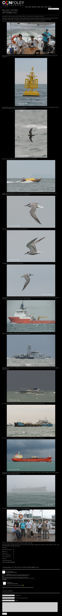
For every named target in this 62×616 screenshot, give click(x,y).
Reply (4, 574)
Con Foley (9, 582)
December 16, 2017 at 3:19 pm (11, 572)
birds (6, 562)
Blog (26, 6)
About (42, 6)
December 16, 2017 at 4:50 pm (12, 583)
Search (49, 6)
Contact (45, 6)
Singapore (13, 562)
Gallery (38, 6)
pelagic (8, 562)
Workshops (34, 6)
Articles (29, 6)
